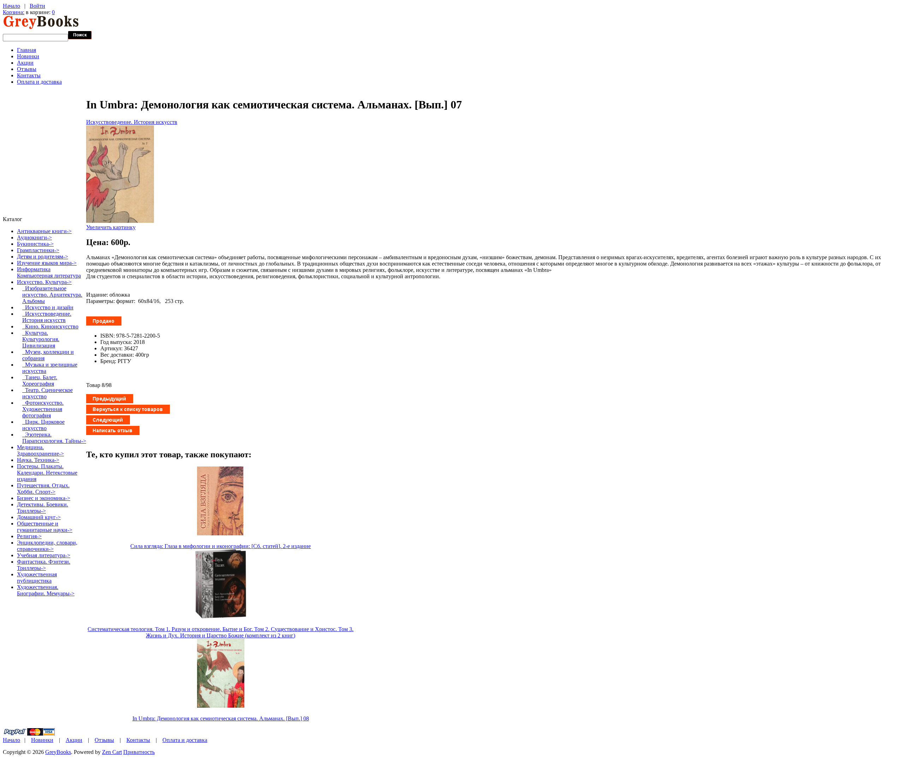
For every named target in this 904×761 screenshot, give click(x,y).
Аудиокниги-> (34, 237)
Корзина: (13, 12)
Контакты (29, 75)
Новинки (28, 56)
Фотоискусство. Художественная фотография (43, 409)
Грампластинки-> (38, 250)
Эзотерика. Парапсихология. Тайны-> (54, 438)
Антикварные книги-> (44, 231)
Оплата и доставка (39, 82)
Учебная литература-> (43, 555)
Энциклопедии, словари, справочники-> (47, 546)
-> (44, 282)
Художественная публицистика (37, 577)
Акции (25, 63)
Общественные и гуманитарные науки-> (44, 527)
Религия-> (29, 536)
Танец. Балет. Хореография (39, 380)
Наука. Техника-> (38, 460)
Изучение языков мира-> (47, 263)
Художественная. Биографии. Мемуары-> (46, 590)
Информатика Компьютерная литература (49, 272)
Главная (26, 50)
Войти (37, 6)
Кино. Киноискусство (50, 326)
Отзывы (26, 69)
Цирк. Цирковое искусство (43, 425)
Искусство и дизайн (47, 307)
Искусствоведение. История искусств (131, 122)
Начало (11, 6)
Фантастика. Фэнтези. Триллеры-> (43, 565)
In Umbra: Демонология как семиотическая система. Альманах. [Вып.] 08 (220, 718)
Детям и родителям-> (42, 257)
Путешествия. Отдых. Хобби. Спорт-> (43, 488)
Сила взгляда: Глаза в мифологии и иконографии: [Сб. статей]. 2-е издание (220, 546)
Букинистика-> (35, 244)
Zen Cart (112, 752)
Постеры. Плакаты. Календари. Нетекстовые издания (47, 472)
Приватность (139, 752)
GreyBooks (58, 752)
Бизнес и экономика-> (43, 498)
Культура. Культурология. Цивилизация (40, 339)
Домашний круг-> (39, 517)
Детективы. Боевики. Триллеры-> (42, 507)
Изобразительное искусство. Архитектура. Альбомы (52, 294)
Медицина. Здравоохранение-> (40, 450)
